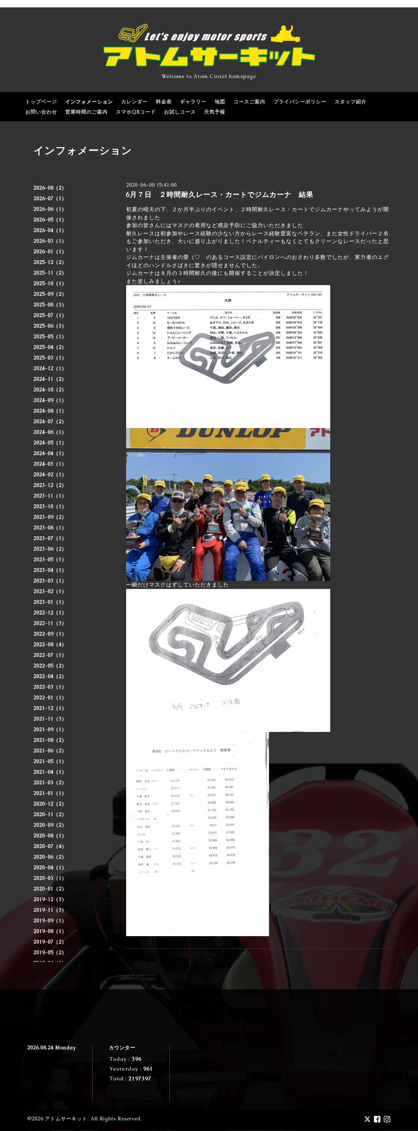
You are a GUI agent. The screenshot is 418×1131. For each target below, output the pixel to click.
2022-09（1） (50, 634)
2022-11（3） (50, 623)
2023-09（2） (50, 517)
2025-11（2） (50, 273)
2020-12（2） (50, 804)
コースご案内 (249, 101)
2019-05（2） (50, 952)
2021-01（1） (50, 793)
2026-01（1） (50, 251)
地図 (220, 101)
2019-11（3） (50, 910)
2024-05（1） (50, 442)
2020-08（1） (50, 835)
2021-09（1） (50, 729)
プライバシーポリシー (300, 101)
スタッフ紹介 (351, 101)
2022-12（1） (50, 612)
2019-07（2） (50, 942)
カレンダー (134, 101)
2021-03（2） (50, 782)
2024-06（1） (50, 432)
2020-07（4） (50, 846)
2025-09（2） (50, 294)
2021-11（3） (50, 719)
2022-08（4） (50, 644)
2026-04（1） (50, 230)
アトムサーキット (66, 1118)
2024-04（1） (50, 453)
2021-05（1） (50, 761)
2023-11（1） (50, 496)
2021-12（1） (50, 708)
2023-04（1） (50, 570)
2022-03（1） (50, 687)
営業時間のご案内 (86, 112)
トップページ (41, 101)
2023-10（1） (50, 506)
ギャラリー (193, 101)
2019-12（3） (50, 899)
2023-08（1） (50, 527)
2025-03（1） (50, 358)
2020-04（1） (50, 867)
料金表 (164, 101)
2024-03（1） (50, 464)
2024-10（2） (50, 389)
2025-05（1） (50, 336)
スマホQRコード (136, 112)
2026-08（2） (50, 188)
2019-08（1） (50, 931)
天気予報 (214, 112)
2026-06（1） (50, 209)
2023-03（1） (50, 581)
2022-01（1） (50, 697)
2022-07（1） (50, 655)
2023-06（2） (50, 549)
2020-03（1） (50, 878)
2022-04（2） (50, 676)
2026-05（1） (50, 219)
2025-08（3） (50, 304)
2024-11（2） (50, 379)
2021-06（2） (50, 750)
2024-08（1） (50, 411)
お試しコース (180, 112)
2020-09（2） (50, 825)
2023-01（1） (50, 602)
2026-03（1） (50, 241)
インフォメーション (89, 101)
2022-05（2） (50, 666)
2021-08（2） (50, 740)
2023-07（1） (50, 538)
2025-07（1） (50, 315)
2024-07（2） (50, 421)
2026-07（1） (50, 198)
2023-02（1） (50, 591)
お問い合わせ (41, 112)
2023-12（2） (50, 485)
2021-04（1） (50, 772)
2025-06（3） (50, 326)
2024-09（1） (50, 400)
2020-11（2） (50, 814)
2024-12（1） (50, 368)
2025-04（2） (50, 347)
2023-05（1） (50, 559)
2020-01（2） (50, 889)
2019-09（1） (50, 920)
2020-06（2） (50, 857)
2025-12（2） (50, 262)
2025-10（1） (50, 283)
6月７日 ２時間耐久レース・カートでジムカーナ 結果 (220, 194)
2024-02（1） (50, 474)
